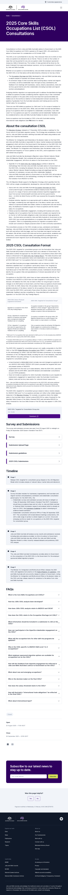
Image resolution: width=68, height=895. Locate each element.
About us (37, 831)
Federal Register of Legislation (46, 572)
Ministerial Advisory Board (42, 845)
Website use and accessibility (43, 872)
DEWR (6, 862)
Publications (8, 838)
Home (7, 15)
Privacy (37, 865)
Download (33, 416)
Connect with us (39, 842)
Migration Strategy (15, 130)
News (6, 835)
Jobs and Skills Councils (11, 865)
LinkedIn (61, 818)
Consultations (16, 15)
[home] (17, 7)
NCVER (7, 869)
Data (6, 831)
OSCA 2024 (25, 362)
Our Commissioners (40, 835)
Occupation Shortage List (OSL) (22, 76)
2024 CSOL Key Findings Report (31, 164)
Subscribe (53, 776)
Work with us (38, 838)
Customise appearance (54, 2)
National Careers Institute (12, 872)
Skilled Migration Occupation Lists (29, 350)
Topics (7, 845)
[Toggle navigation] (61, 7)
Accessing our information (42, 862)
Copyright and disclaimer (42, 869)
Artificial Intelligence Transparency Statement (47, 876)
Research (7, 842)
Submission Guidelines (33, 508)
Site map (37, 848)
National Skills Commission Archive (14, 876)
